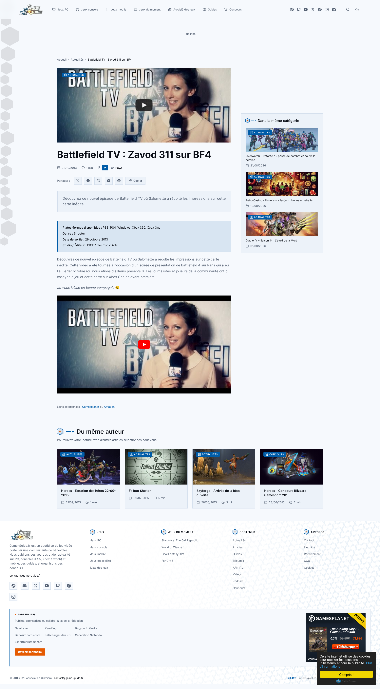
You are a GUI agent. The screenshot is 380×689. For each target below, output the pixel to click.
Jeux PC (95, 540)
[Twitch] (299, 9)
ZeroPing (51, 628)
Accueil (61, 59)
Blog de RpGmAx (86, 628)
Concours (239, 588)
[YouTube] (306, 9)
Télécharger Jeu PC (57, 635)
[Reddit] (119, 181)
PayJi (119, 167)
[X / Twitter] (313, 9)
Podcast (238, 581)
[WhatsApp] (98, 181)
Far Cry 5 (167, 560)
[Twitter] (78, 181)
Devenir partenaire (30, 651)
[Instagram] (327, 9)
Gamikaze (21, 628)
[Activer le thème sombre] (357, 9)
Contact (309, 540)
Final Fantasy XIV (173, 554)
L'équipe (309, 547)
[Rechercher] (348, 9)
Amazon (109, 406)
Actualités (77, 59)
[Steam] (292, 9)
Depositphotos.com (27, 635)
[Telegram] (109, 181)
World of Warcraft (173, 547)
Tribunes (238, 560)
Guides (237, 554)
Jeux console (98, 547)
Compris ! (346, 674)
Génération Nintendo (88, 635)
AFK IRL (238, 567)
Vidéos (237, 574)
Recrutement (312, 554)
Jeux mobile (98, 554)
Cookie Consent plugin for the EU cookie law (346, 681)
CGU (307, 560)
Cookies (309, 567)
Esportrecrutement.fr (28, 641)
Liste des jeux (99, 567)
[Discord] (333, 9)
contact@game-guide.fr (25, 575)
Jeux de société (100, 560)
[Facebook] (320, 9)
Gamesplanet (90, 406)
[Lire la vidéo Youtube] (144, 344)
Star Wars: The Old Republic (180, 540)
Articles (237, 547)
